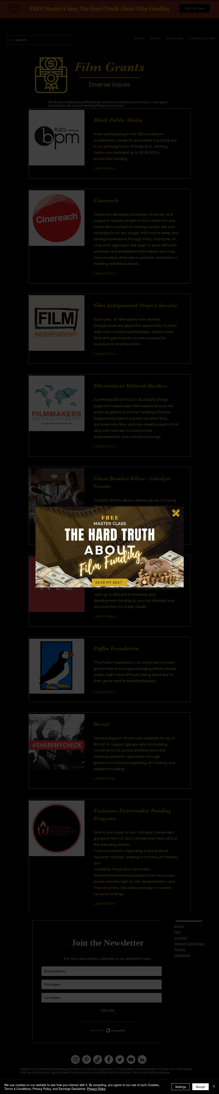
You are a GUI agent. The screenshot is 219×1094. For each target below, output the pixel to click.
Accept (200, 1087)
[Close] (213, 1087)
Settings (180, 1087)
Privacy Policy (96, 1089)
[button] (176, 513)
